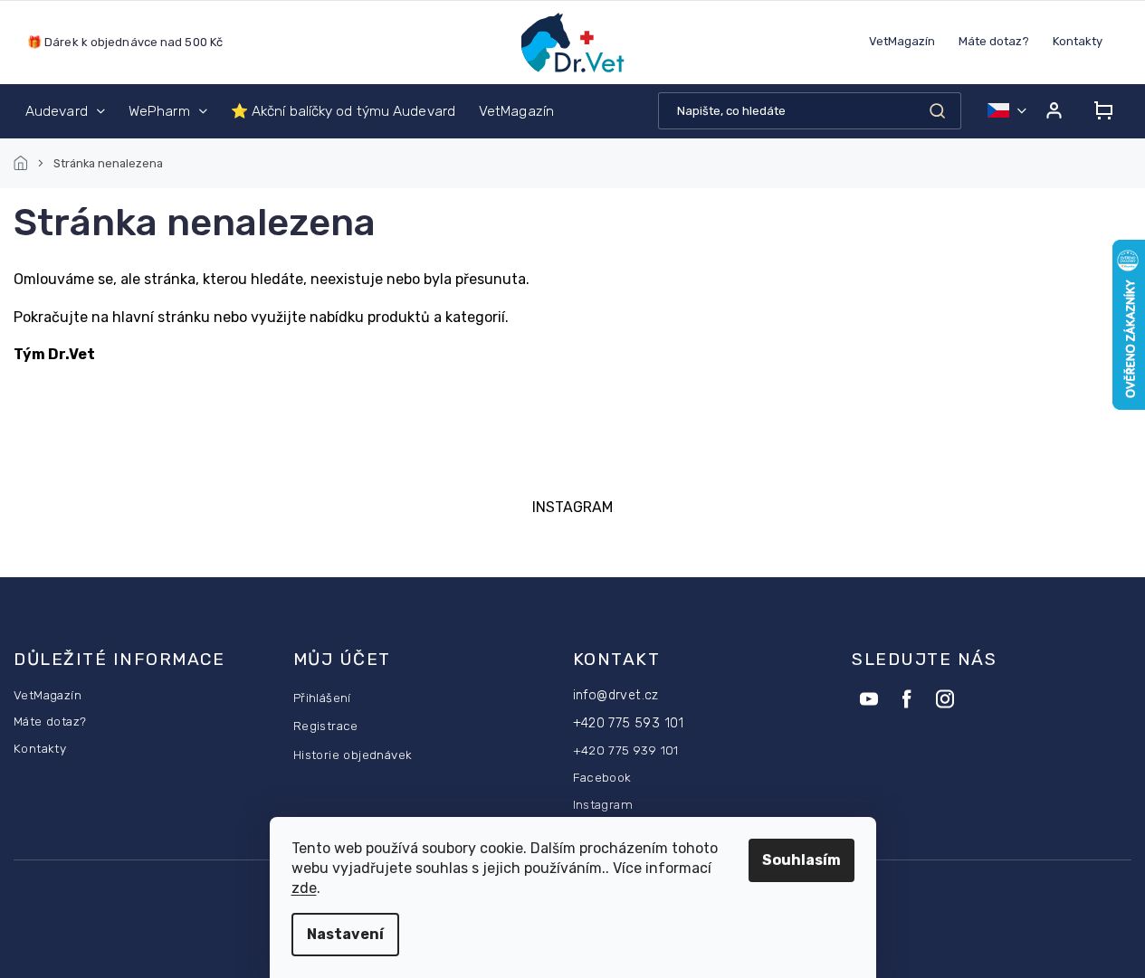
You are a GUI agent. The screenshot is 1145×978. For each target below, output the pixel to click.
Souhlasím (801, 860)
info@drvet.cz (616, 695)
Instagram (603, 804)
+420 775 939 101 (626, 750)
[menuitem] (65, 111)
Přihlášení (322, 697)
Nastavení (345, 934)
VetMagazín (902, 41)
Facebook (602, 777)
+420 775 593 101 (628, 723)
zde (304, 888)
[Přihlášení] (1053, 110)
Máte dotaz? (994, 41)
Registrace (325, 725)
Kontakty (1077, 41)
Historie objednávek (353, 754)
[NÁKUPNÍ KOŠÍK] (1098, 110)
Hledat (936, 110)
